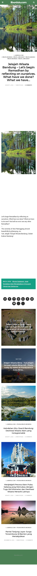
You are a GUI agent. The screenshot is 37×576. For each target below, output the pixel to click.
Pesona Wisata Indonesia (24, 424)
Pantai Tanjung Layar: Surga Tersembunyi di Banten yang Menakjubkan (18, 534)
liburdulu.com (18, 2)
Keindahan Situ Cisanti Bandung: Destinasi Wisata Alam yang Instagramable (19, 430)
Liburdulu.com (19, 55)
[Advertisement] (18, 108)
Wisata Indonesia (7, 57)
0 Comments (28, 85)
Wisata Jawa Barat (19, 57)
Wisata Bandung (30, 57)
